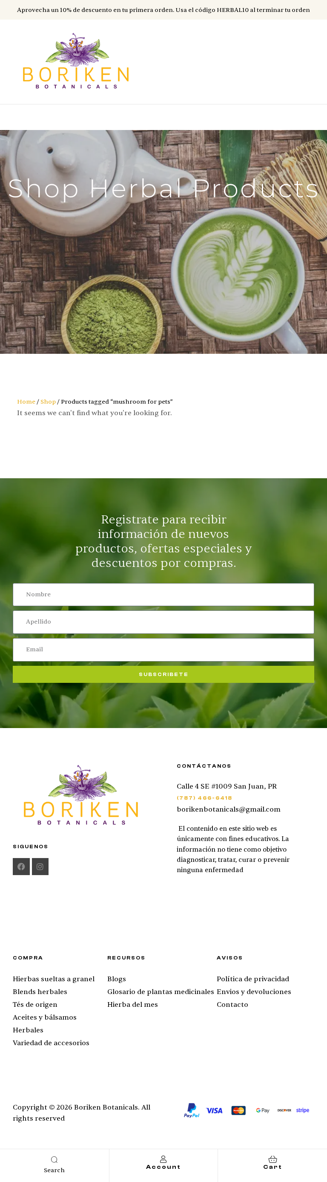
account (163, 1167)
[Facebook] (21, 866)
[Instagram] (40, 866)
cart (272, 1167)
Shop (48, 401)
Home (26, 401)
